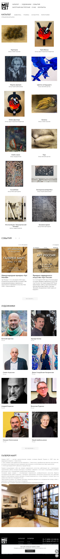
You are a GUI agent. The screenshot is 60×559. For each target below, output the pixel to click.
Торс (44, 155)
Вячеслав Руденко (16, 191)
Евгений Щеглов (46, 86)
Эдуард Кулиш (17, 156)
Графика (26, 15)
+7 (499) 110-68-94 (51, 539)
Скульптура (35, 15)
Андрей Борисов (17, 228)
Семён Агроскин (16, 51)
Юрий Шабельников (17, 86)
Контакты (42, 7)
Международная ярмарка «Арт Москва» (14, 276)
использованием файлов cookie (39, 548)
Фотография (45, 15)
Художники (26, 4)
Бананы (44, 120)
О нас (34, 7)
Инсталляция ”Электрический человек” (15, 225)
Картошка (14, 50)
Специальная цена (7, 17)
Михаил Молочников (10, 440)
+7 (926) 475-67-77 (51, 541)
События (36, 4)
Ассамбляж (14, 190)
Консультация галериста (51, 544)
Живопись (17, 15)
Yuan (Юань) (44, 50)
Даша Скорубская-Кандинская (46, 51)
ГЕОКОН (11, 554)
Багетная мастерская (21, 7)
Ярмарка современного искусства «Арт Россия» (42, 276)
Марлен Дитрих (15, 85)
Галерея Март (5, 6)
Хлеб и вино (15, 155)
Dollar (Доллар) (14, 120)
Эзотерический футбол (44, 190)
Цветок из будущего (44, 85)
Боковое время (44, 225)
